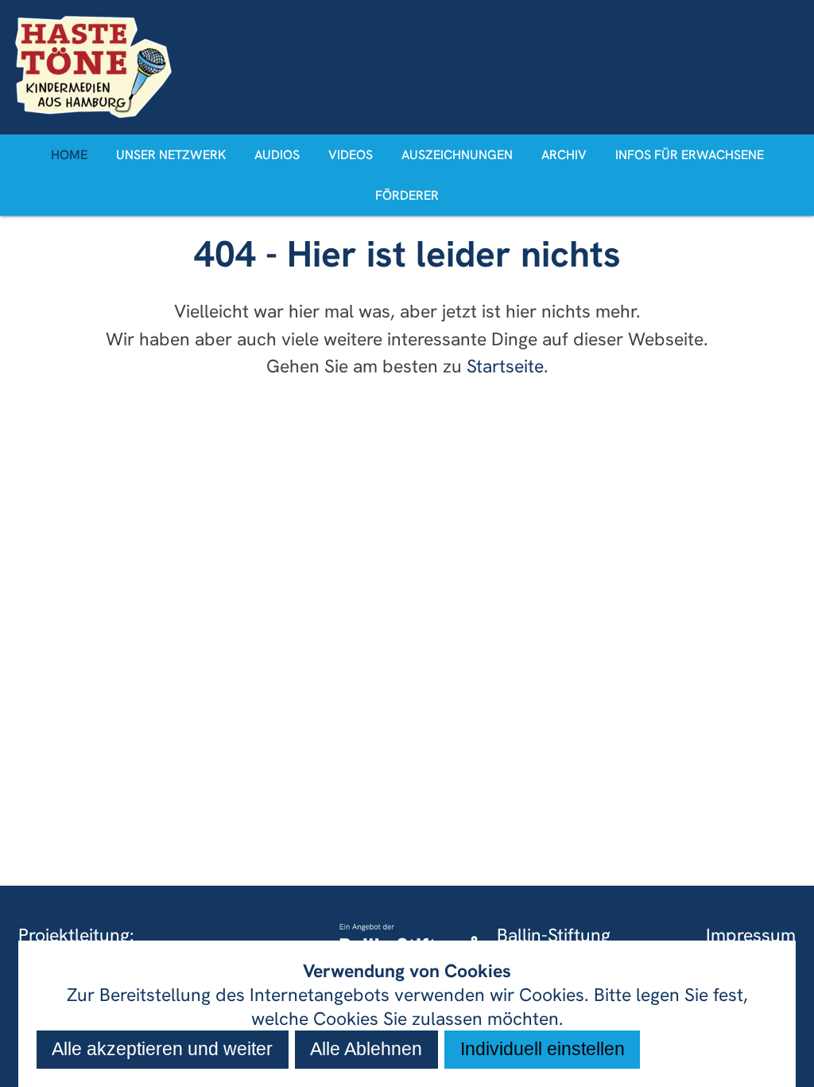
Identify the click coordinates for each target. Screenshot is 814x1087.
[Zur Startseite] (406, 66)
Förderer (407, 195)
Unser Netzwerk (171, 154)
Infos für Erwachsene (689, 154)
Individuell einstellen (542, 1048)
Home (69, 154)
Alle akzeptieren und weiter (162, 1048)
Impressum (751, 935)
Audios (277, 154)
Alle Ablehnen (366, 1048)
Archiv (564, 154)
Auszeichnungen (457, 154)
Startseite (505, 366)
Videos (350, 154)
